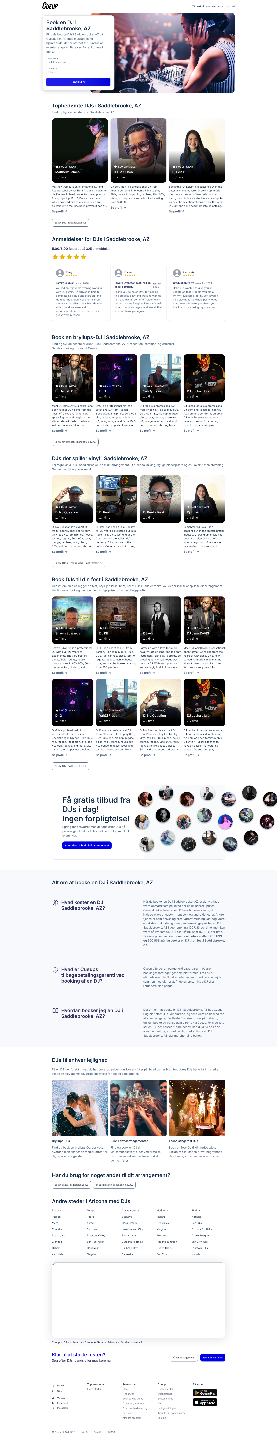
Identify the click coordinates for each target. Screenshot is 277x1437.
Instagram (62, 1407)
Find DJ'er (128, 1393)
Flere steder (94, 1389)
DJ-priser (127, 1413)
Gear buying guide (132, 1398)
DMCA (111, 1432)
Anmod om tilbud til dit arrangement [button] (87, 845)
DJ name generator (133, 1403)
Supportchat (165, 1393)
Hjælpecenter (165, 1389)
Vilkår (85, 1432)
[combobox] (63, 62)
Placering (53, 58)
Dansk (60, 1385)
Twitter (61, 1398)
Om (160, 1403)
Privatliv (98, 1432)
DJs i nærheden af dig (134, 1408)
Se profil (58, 211)
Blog (125, 1389)
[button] (70, 223)
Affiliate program (131, 1417)
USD (57, 1390)
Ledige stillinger (167, 1408)
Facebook (62, 1403)
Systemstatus (165, 1398)
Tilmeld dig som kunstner (207, 6)
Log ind (230, 6)
